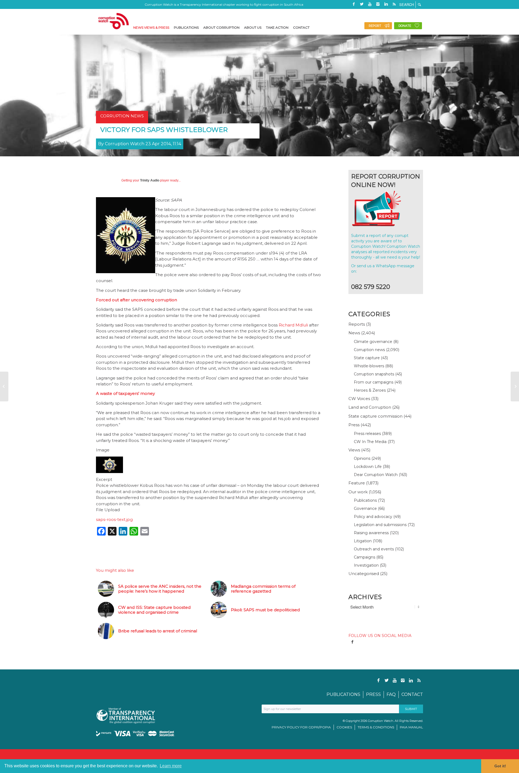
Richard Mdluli (293, 325)
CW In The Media (370, 441)
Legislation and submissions (380, 524)
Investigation (366, 565)
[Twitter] (362, 4)
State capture (367, 357)
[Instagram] (378, 4)
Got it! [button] (500, 766)
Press (354, 424)
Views (354, 449)
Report (375, 26)
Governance (365, 508)
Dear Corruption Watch (376, 474)
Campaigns (364, 557)
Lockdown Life (368, 466)
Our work (358, 491)
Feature (356, 482)
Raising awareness (371, 532)
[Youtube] (370, 4)
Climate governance (373, 341)
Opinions (362, 458)
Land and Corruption (369, 407)
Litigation (363, 541)
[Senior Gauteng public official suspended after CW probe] (4, 386)
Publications (365, 500)
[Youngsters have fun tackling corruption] (515, 386)
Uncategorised (363, 573)
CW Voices (359, 398)
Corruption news (369, 349)
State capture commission (375, 416)
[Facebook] (354, 4)
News (354, 332)
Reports (356, 324)
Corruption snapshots (374, 374)
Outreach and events (374, 549)
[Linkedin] (386, 4)
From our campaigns (373, 382)
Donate (404, 26)
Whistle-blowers (369, 366)
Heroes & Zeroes (370, 390)
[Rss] (394, 4)
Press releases (367, 433)
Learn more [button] (171, 766)
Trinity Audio (149, 180)
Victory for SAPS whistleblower (164, 130)
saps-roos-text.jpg (114, 519)
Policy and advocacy (373, 516)
